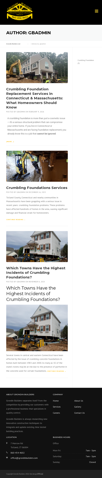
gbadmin (21, 112)
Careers (56, 412)
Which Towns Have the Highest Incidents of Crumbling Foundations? (35, 272)
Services (57, 406)
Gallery (77, 406)
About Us (78, 400)
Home (56, 400)
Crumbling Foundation (86, 60)
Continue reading (16, 218)
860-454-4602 (18, 452)
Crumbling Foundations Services (36, 188)
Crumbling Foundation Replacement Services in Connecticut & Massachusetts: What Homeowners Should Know (34, 98)
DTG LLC (40, 474)
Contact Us (79, 412)
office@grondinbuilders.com (24, 458)
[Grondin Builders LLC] (19, 11)
